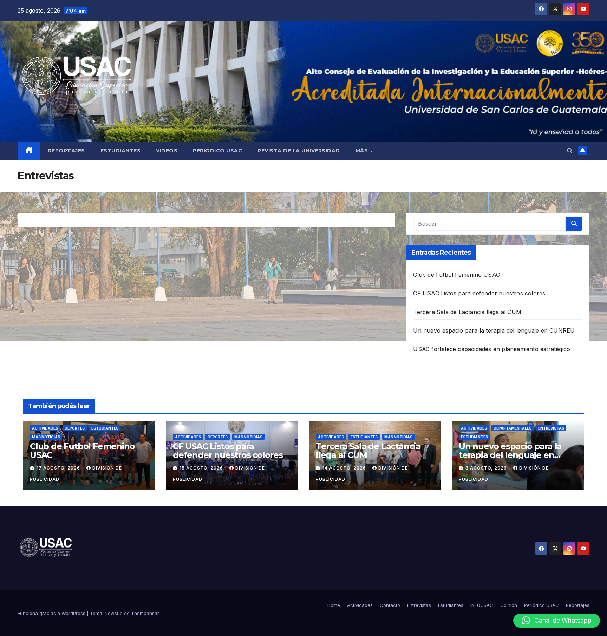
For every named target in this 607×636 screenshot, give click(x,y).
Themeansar (145, 613)
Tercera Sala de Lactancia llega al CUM (467, 311)
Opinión (508, 605)
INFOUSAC (481, 605)
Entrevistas (551, 428)
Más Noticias (46, 437)
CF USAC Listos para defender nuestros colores (479, 293)
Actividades (45, 428)
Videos (166, 150)
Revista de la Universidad (298, 150)
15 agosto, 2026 (202, 468)
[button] (570, 150)
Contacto (390, 605)
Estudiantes (120, 150)
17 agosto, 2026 (59, 468)
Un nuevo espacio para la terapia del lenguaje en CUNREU (494, 330)
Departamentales (512, 428)
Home (333, 605)
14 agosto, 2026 (344, 468)
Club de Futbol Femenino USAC (456, 274)
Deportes (75, 428)
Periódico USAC (541, 605)
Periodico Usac (217, 150)
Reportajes (66, 150)
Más (362, 150)
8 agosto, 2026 (486, 468)
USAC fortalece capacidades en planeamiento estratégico (491, 349)
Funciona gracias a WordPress (52, 613)
